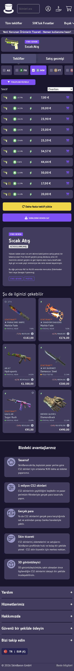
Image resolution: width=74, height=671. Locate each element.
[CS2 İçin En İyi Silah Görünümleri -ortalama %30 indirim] (8, 8)
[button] (48, 8)
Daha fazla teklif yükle (38, 206)
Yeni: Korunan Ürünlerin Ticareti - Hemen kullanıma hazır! (37, 32)
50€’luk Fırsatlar (43, 23)
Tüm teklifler (13, 23)
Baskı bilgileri (64, 665)
